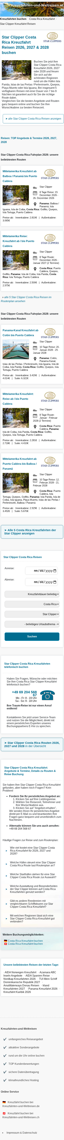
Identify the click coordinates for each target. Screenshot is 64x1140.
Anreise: (10, 568)
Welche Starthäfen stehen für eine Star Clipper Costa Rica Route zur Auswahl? (33, 876)
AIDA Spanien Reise (38, 975)
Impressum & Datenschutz (22, 1132)
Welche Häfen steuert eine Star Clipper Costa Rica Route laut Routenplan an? (32, 864)
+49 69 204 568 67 (20, 828)
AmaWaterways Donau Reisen (21, 985)
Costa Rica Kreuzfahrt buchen (25, 940)
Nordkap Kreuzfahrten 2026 (19, 978)
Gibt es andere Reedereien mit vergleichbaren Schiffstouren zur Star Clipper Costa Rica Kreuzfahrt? (31, 903)
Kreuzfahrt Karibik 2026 (17, 992)
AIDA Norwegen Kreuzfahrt (20, 972)
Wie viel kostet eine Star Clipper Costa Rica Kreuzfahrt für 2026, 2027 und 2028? (32, 850)
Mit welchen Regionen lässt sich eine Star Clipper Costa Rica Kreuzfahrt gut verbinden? (32, 918)
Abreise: (10, 579)
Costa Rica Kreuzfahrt (42, 19)
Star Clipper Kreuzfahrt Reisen (18, 23)
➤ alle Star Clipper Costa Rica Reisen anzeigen (33, 118)
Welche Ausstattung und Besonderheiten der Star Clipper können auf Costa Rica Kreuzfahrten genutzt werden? (33, 889)
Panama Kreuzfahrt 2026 (42, 988)
